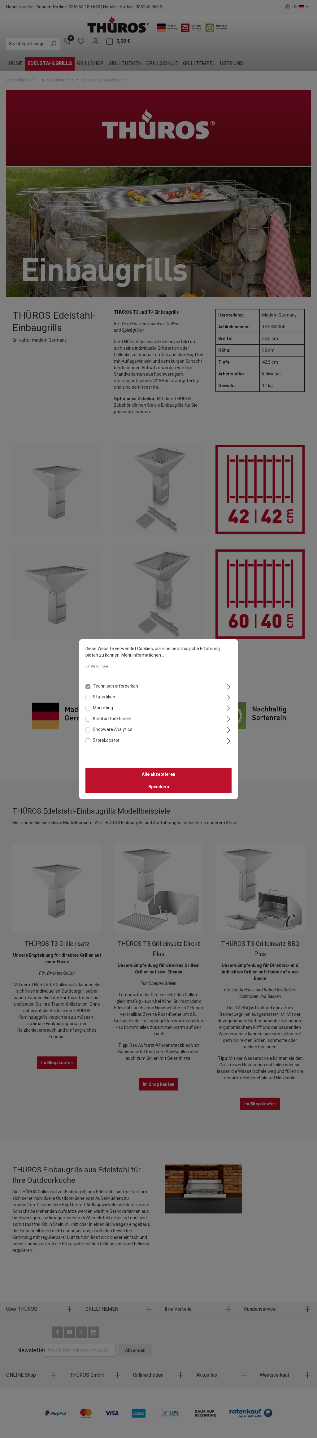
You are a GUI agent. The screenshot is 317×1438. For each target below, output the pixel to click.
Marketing (103, 707)
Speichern (158, 786)
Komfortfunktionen (112, 718)
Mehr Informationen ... (143, 655)
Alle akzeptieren (158, 774)
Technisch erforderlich (115, 686)
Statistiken (104, 696)
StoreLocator (106, 740)
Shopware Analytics (112, 729)
